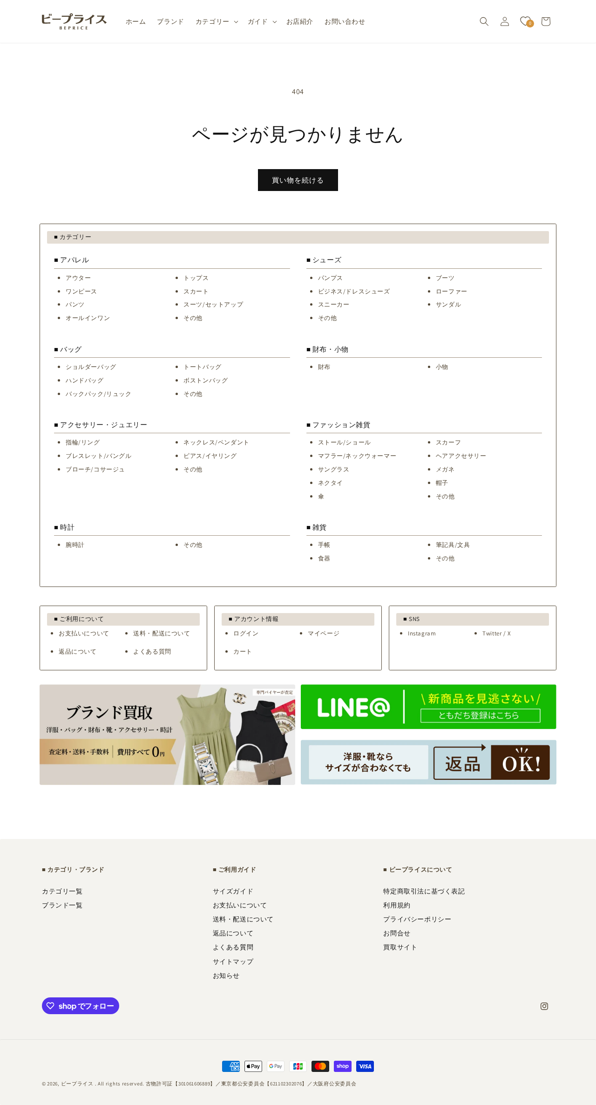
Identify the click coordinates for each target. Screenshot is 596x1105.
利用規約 (396, 905)
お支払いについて (84, 633)
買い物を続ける (298, 180)
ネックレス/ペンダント (216, 442)
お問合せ (396, 933)
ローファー (451, 291)
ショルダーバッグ (91, 367)
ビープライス (77, 1083)
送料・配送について (161, 633)
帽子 (442, 483)
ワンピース (81, 291)
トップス (196, 278)
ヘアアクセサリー (461, 456)
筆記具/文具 (453, 545)
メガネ (445, 469)
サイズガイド (233, 891)
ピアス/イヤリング (210, 456)
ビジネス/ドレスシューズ (354, 291)
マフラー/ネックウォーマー (357, 456)
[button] (216, 21)
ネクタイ (330, 483)
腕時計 (75, 545)
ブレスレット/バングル (99, 456)
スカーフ (448, 442)
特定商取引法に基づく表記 (424, 891)
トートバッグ (202, 367)
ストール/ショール (344, 442)
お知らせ (226, 975)
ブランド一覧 (62, 905)
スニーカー (334, 304)
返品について (78, 651)
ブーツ (445, 278)
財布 (324, 367)
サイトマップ (233, 961)
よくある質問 (152, 651)
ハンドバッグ (85, 380)
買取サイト (400, 947)
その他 (193, 318)
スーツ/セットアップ (213, 304)
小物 (442, 367)
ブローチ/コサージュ (95, 469)
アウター (78, 278)
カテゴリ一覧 (62, 891)
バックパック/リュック (99, 394)
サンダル (448, 304)
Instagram (422, 633)
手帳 (324, 545)
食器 (324, 558)
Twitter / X (496, 633)
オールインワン (88, 318)
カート (242, 651)
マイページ (323, 633)
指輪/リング (83, 442)
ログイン (245, 633)
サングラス (334, 469)
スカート (196, 291)
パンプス (330, 278)
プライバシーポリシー (417, 919)
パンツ (75, 304)
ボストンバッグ (205, 380)
